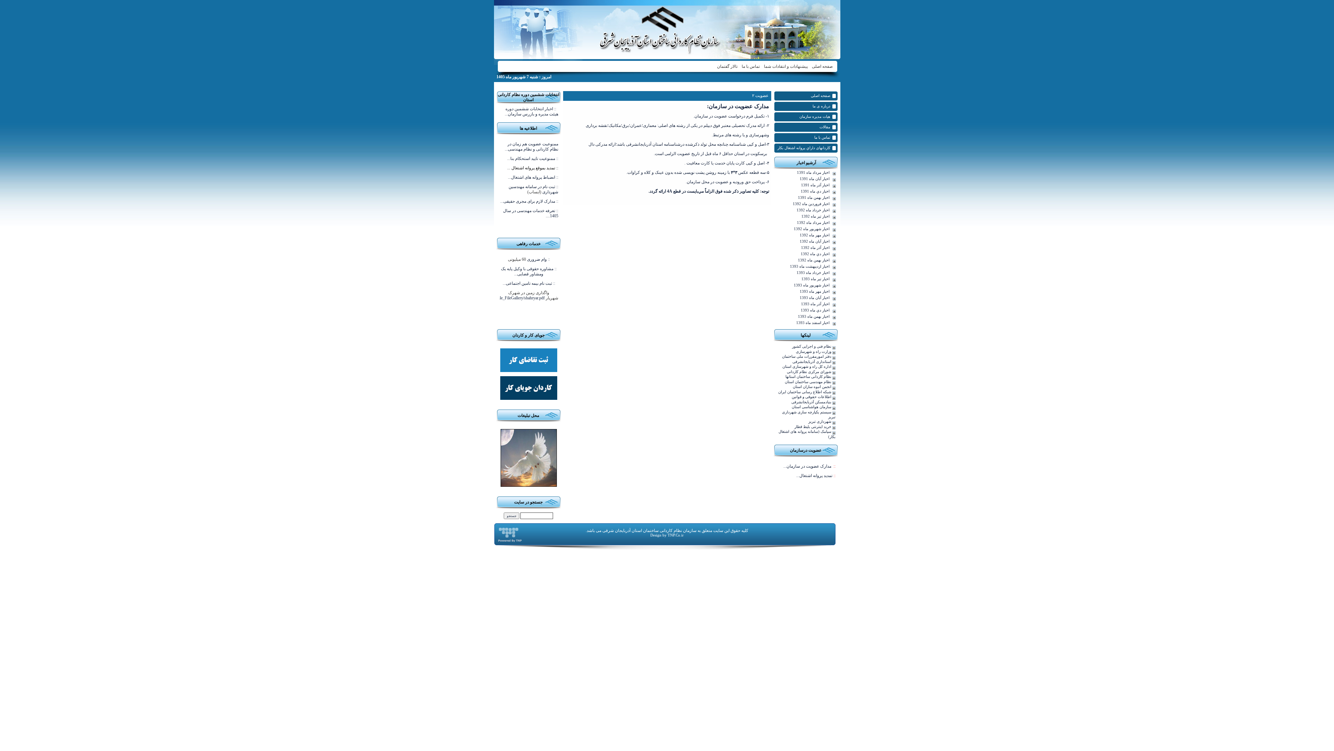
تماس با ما (751, 66)
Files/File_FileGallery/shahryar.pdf (516, 298)
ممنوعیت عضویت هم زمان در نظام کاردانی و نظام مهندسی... (531, 147)
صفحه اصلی (822, 66)
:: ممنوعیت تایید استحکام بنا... (532, 158)
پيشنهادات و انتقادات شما (786, 66)
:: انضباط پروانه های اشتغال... (533, 177)
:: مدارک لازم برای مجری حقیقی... (529, 201)
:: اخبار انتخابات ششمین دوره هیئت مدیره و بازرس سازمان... (531, 111)
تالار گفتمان (727, 66)
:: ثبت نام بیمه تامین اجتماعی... (529, 283)
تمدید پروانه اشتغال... (815, 475)
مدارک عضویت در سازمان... (809, 466)
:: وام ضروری (538, 259)
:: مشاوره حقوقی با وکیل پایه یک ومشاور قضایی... (529, 271)
